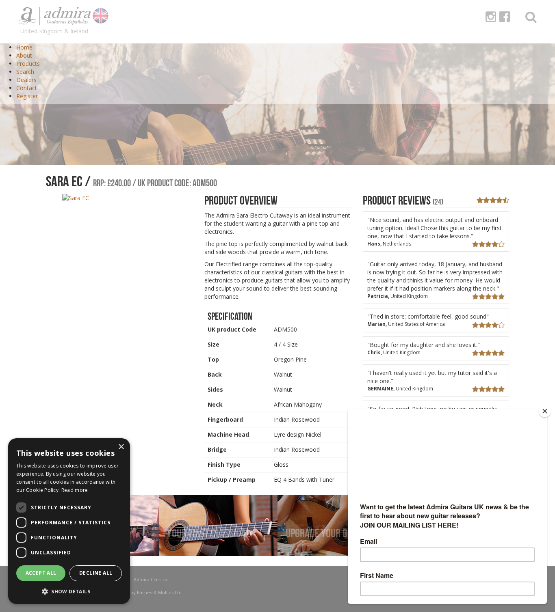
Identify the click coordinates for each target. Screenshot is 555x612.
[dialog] (69, 521)
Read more (74, 490)
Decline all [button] (95, 572)
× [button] (121, 447)
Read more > (187, 552)
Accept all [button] (41, 572)
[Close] (545, 411)
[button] (69, 591)
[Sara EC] (75, 197)
